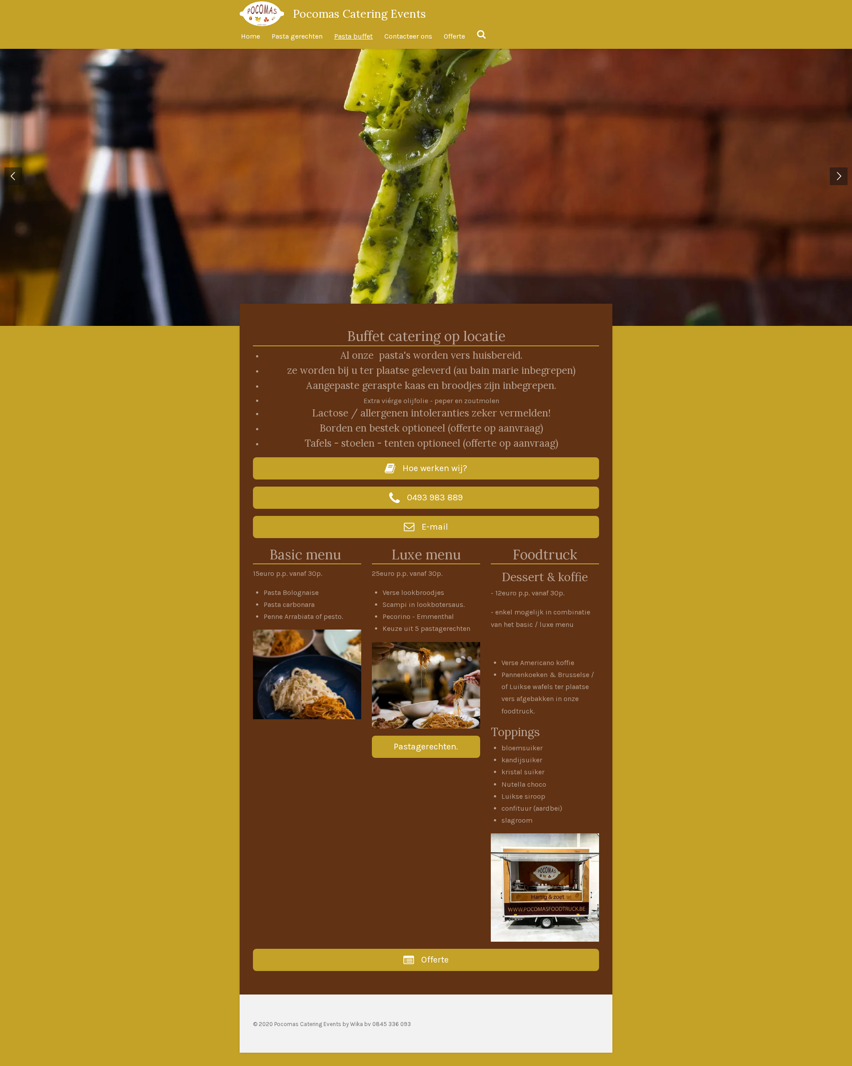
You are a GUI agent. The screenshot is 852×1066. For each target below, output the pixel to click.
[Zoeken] (481, 34)
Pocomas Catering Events (359, 14)
